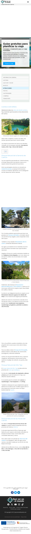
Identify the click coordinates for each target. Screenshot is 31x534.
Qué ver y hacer (8, 83)
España (12, 390)
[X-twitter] (12, 504)
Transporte (6, 98)
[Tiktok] (22, 504)
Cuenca (10, 370)
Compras (6, 96)
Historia (5, 80)
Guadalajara (17, 370)
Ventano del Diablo (13, 235)
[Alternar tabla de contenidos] (4, 151)
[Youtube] (15, 504)
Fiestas (5, 90)
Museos (5, 85)
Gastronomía (7, 93)
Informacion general (9, 77)
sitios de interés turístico (20, 110)
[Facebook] (12, 492)
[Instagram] (19, 504)
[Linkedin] (18, 492)
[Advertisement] (15, 21)
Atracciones (7, 88)
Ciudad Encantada (7, 169)
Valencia (16, 427)
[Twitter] (15, 492)
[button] (28, 2)
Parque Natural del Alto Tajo (10, 368)
